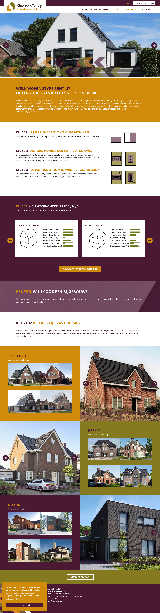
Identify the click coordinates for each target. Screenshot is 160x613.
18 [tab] (120, 416)
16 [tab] (153, 413)
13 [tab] (139, 413)
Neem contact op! (80, 577)
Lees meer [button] (20, 599)
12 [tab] (134, 413)
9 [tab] (120, 413)
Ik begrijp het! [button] (24, 605)
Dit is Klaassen (147, 9)
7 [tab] (111, 413)
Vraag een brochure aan (144, 3)
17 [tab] (157, 413)
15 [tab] (148, 413)
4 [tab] (87, 73)
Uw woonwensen (99, 9)
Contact (126, 3)
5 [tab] (101, 413)
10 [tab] (125, 413)
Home (84, 9)
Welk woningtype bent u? (124, 9)
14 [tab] (143, 413)
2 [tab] (77, 73)
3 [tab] (82, 73)
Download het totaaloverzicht (80, 269)
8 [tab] (115, 413)
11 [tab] (129, 413)
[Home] (25, 9)
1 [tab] (73, 73)
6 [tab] (106, 413)
